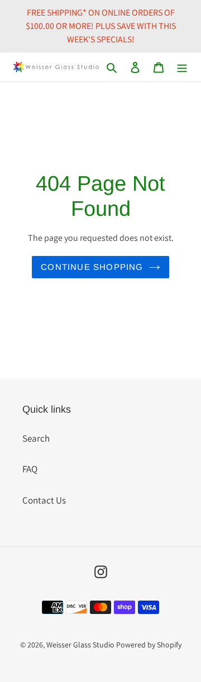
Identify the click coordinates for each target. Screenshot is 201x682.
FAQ (29, 469)
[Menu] (182, 67)
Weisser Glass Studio (80, 645)
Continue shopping (92, 267)
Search (36, 438)
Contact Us (44, 500)
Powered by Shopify (148, 645)
